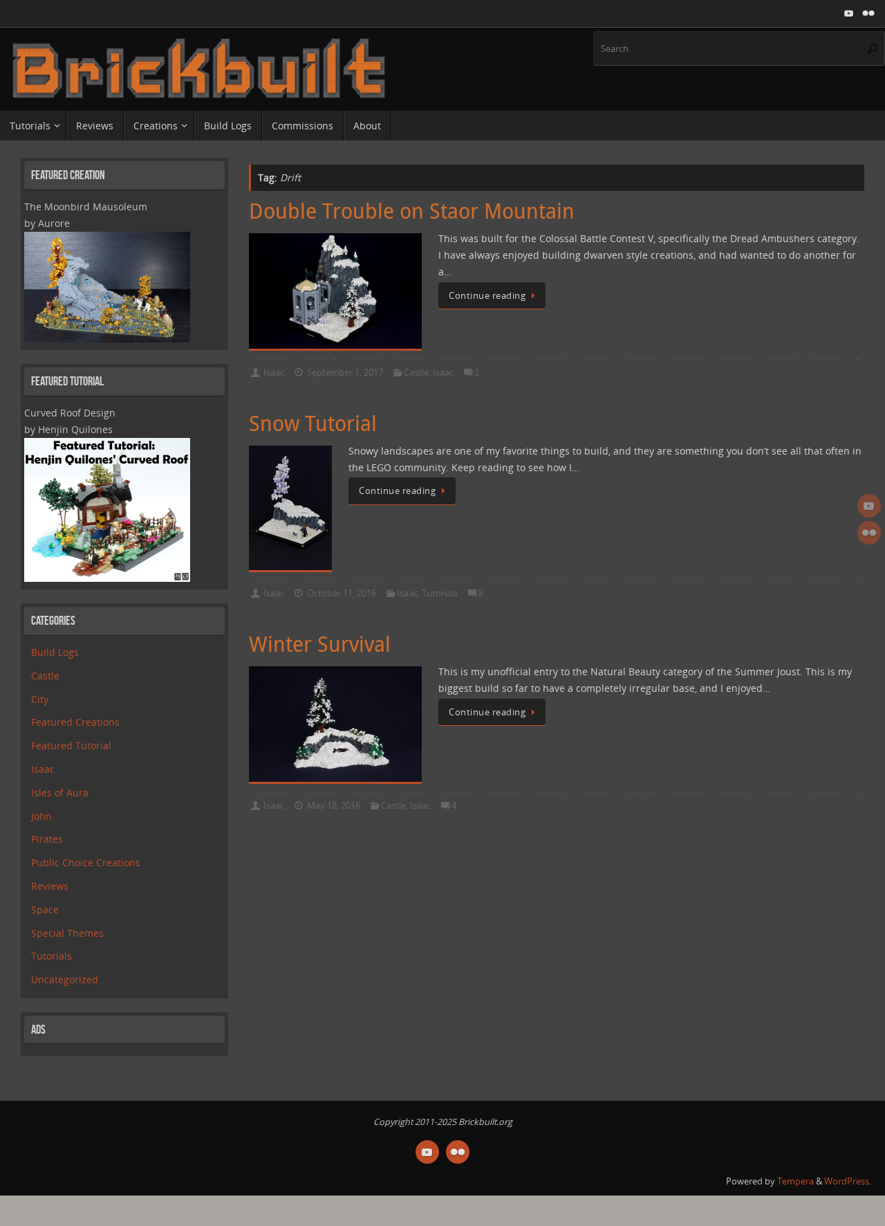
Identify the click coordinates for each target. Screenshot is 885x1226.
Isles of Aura (59, 792)
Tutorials (440, 593)
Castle (416, 372)
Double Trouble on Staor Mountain (412, 211)
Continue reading (487, 296)
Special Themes (67, 933)
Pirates (47, 838)
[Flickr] (868, 13)
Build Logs (55, 652)
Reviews (49, 886)
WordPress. (847, 1181)
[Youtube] (849, 13)
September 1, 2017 (345, 372)
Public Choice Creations (85, 862)
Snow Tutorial (313, 423)
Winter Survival (320, 644)
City (39, 699)
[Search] (872, 48)
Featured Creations (75, 722)
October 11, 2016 (341, 593)
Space (45, 909)
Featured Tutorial (71, 745)
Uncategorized (64, 979)
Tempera (795, 1181)
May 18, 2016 (333, 806)
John (41, 816)
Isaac (273, 372)
